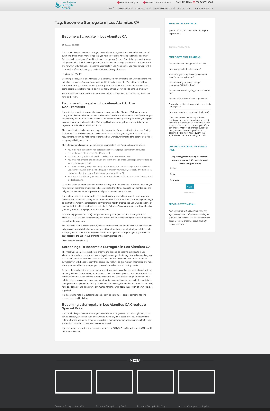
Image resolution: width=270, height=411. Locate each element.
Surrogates (141, 8)
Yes (174, 168)
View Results (190, 192)
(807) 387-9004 (204, 2)
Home (111, 8)
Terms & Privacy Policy (179, 47)
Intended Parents (162, 8)
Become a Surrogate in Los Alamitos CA (94, 36)
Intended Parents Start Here (158, 2)
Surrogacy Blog (204, 8)
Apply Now (124, 8)
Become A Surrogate (129, 2)
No (174, 174)
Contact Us (183, 8)
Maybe (176, 180)
